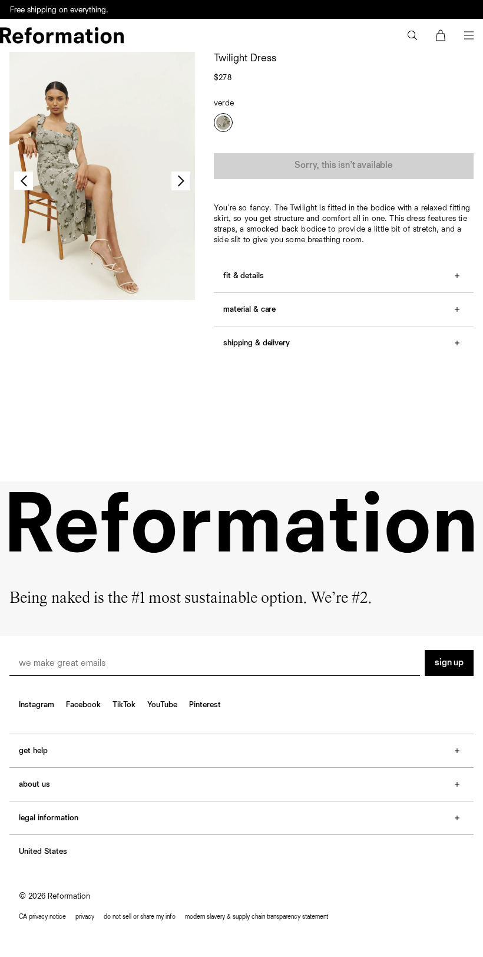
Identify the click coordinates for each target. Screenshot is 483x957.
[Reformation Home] (62, 35)
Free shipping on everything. (59, 10)
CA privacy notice (42, 916)
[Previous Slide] (23, 180)
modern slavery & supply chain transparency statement (256, 916)
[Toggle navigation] (469, 35)
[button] (412, 35)
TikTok (124, 705)
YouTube (162, 705)
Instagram (36, 705)
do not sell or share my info (140, 916)
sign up (449, 663)
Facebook (83, 705)
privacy (84, 916)
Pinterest (205, 705)
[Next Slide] (180, 180)
